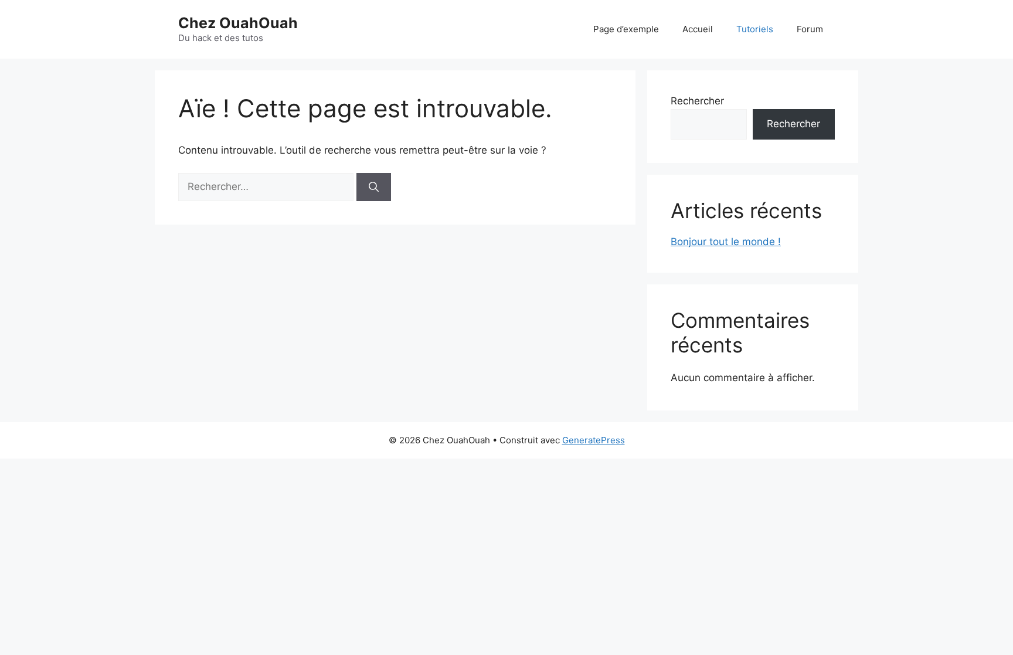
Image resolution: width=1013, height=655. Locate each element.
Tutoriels (754, 29)
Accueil (697, 29)
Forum (810, 29)
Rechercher (697, 101)
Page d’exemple (626, 29)
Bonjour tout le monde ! (726, 241)
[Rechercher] (373, 187)
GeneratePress (593, 440)
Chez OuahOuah (238, 23)
